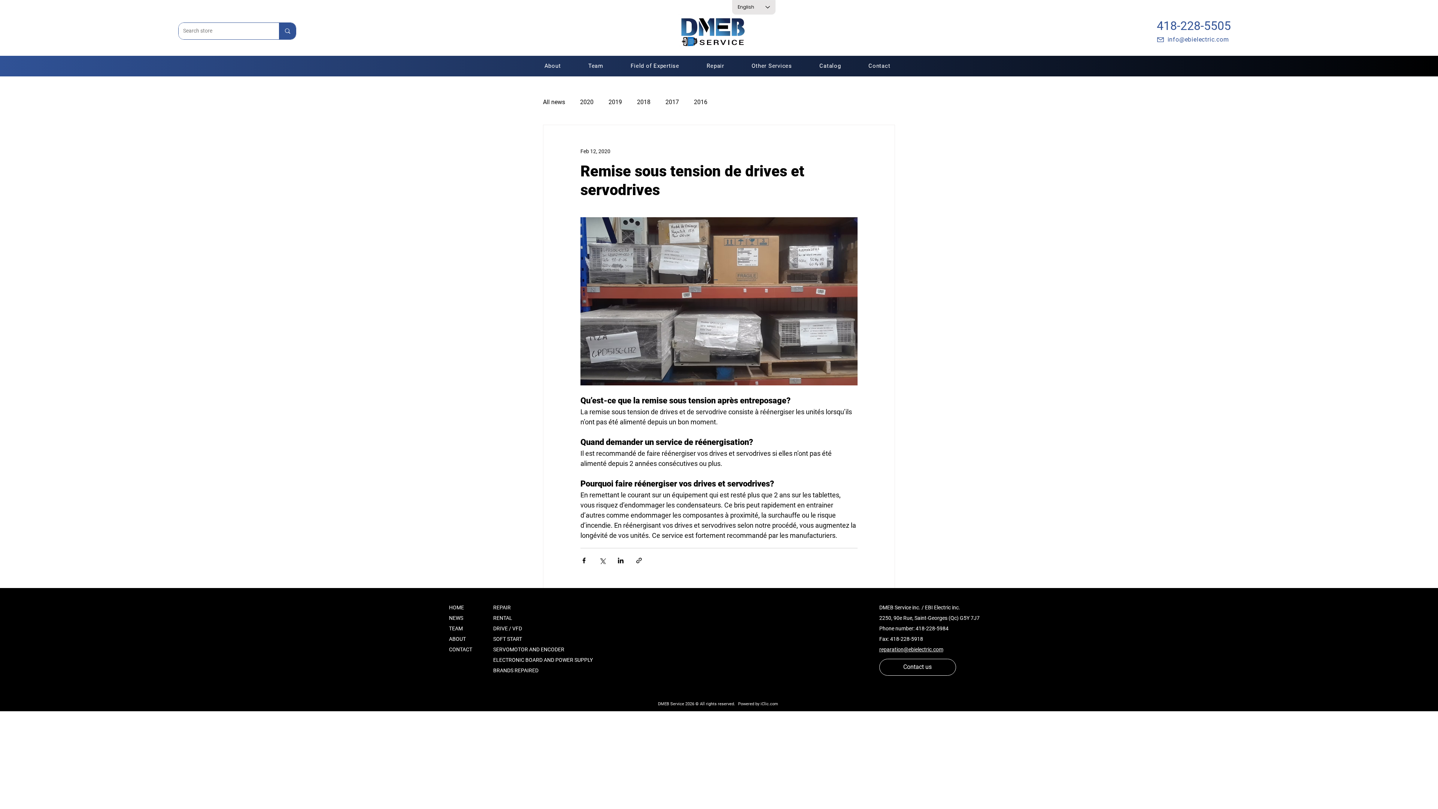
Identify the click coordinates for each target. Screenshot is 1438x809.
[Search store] (287, 31)
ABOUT (457, 639)
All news (554, 102)
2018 (643, 102)
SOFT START (507, 639)
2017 (672, 102)
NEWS (456, 618)
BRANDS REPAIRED (516, 670)
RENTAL (502, 618)
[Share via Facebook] (584, 560)
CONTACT (460, 649)
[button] (716, 66)
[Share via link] (639, 560)
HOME (456, 607)
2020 (587, 102)
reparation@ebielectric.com (911, 649)
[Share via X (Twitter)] (602, 560)
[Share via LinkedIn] (620, 560)
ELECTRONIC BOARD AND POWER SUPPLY (543, 660)
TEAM (456, 628)
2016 (700, 102)
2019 (615, 102)
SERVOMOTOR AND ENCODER (528, 649)
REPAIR (502, 607)
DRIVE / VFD (507, 628)
